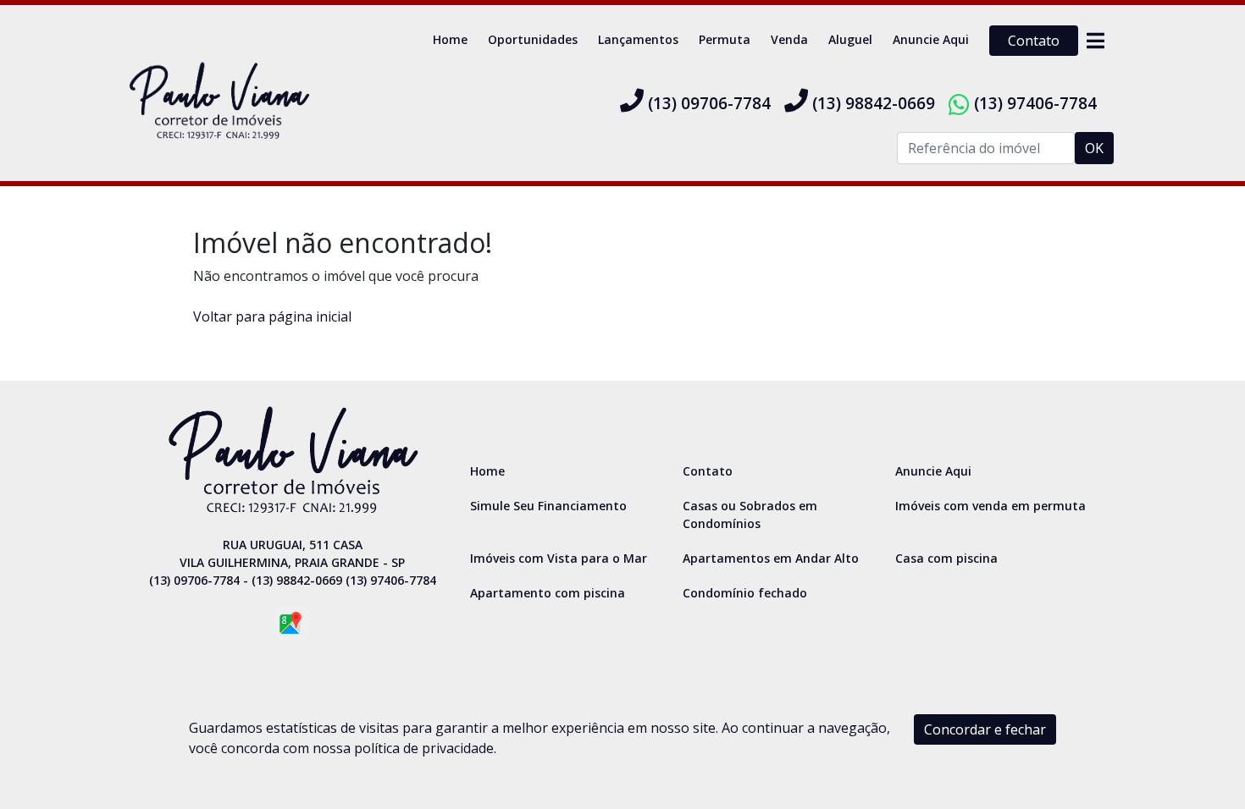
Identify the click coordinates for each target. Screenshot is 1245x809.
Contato (1034, 40)
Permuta (724, 39)
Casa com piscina (946, 558)
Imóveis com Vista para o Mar (558, 558)
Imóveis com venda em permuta (990, 506)
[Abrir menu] (1095, 40)
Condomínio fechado (745, 593)
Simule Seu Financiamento (548, 506)
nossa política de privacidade (403, 748)
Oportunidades (533, 39)
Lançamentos (638, 39)
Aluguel (850, 39)
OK (1094, 148)
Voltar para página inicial (272, 316)
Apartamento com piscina (547, 593)
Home (450, 39)
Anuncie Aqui (931, 39)
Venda (789, 39)
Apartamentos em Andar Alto (771, 558)
